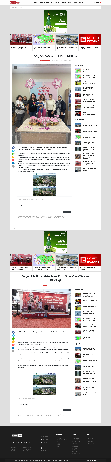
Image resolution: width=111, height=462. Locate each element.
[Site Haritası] (27, 442)
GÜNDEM (34, 2)
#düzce (25, 398)
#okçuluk (20, 398)
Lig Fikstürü (74, 444)
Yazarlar (45, 442)
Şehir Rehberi (75, 451)
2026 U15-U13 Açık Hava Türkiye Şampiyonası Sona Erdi (89, 101)
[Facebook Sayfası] (12, 442)
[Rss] (25, 442)
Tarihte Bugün (75, 446)
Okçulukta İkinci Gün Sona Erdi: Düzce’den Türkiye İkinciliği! (89, 163)
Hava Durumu (75, 438)
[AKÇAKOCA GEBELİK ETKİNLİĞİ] (41, 103)
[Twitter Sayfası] (14, 442)
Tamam (95, 460)
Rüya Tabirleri (91, 443)
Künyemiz (45, 448)
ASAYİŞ (75, 2)
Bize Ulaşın (45, 450)
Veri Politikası (14, 451)
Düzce (26, 342)
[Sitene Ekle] (30, 442)
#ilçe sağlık (31, 199)
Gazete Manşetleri (76, 453)
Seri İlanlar (74, 449)
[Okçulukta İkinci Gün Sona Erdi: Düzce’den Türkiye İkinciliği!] (41, 308)
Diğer (80, 2)
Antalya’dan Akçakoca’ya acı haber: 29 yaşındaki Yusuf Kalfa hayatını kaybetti (89, 107)
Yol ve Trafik (75, 439)
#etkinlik (42, 199)
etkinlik (37, 169)
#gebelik (37, 199)
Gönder (66, 211)
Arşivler (45, 445)
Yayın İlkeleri (14, 449)
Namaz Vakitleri (76, 441)
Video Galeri (46, 439)
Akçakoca (20, 157)
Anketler (90, 439)
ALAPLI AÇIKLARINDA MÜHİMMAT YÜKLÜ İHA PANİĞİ (88, 89)
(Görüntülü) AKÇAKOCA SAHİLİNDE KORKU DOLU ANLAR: (89, 149)
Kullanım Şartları (27, 447)
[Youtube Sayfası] (19, 442)
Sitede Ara (90, 438)
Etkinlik (45, 165)
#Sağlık (19, 199)
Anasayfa (14, 7)
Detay (89, 460)
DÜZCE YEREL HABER (43, 2)
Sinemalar (74, 448)
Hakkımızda (13, 447)
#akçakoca (25, 199)
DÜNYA (70, 2)
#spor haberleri (31, 398)
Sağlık (27, 157)
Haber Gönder (26, 451)
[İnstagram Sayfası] (17, 442)
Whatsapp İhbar (27, 449)
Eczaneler (74, 443)
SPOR (52, 2)
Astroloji (90, 444)
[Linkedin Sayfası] (22, 442)
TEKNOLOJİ (64, 2)
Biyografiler (90, 441)
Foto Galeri (46, 436)
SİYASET (57, 2)
